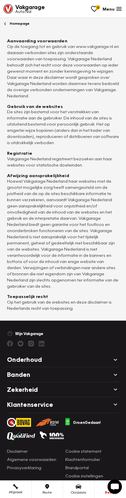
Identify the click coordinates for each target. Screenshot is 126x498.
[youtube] (20, 344)
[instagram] (31, 344)
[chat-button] (115, 486)
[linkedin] (42, 344)
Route (47, 492)
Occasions (78, 492)
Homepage (19, 23)
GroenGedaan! (87, 422)
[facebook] (10, 344)
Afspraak (16, 492)
